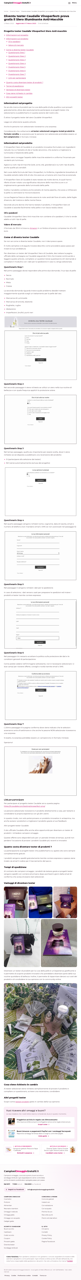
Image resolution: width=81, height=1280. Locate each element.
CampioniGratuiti (21, 1171)
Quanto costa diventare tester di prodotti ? (24, 82)
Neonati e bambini (11, 1208)
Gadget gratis (9, 1221)
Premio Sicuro (47, 1212)
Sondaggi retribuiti (11, 1248)
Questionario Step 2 (17, 56)
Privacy (7, 1275)
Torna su (43, 1275)
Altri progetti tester (14, 97)
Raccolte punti (47, 1215)
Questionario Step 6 (17, 71)
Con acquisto (46, 1208)
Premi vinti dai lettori (49, 1218)
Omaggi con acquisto (12, 1218)
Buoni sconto (9, 1229)
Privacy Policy (47, 1235)
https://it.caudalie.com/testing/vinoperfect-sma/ (24, 806)
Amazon (33, 228)
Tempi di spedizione (15, 86)
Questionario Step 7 (17, 74)
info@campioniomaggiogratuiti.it (40, 1189)
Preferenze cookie (24, 1275)
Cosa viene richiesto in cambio (19, 93)
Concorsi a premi (49, 1196)
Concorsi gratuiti (48, 1199)
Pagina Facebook (48, 1241)
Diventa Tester (15, 11)
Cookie (13, 1275)
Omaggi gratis (9, 1215)
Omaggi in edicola (10, 1212)
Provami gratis (9, 1241)
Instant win (46, 1202)
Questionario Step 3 (16, 60)
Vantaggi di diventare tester (18, 90)
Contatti (45, 1232)
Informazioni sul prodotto (17, 39)
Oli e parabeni (14, 42)
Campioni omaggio (12, 1196)
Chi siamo (45, 1229)
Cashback (7, 1232)
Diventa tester (9, 1245)
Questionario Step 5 (16, 67)
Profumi (7, 1202)
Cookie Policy (47, 1238)
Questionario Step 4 (17, 63)
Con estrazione (47, 1205)
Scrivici (70, 1261)
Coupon (7, 1238)
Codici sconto (9, 1235)
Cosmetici (7, 1199)
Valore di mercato (16, 45)
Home (6, 11)
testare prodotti (22, 1102)
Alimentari (8, 1205)
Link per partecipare (17, 78)
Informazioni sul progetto (17, 35)
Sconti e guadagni (12, 1226)
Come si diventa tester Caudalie (20, 50)
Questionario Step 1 (16, 52)
